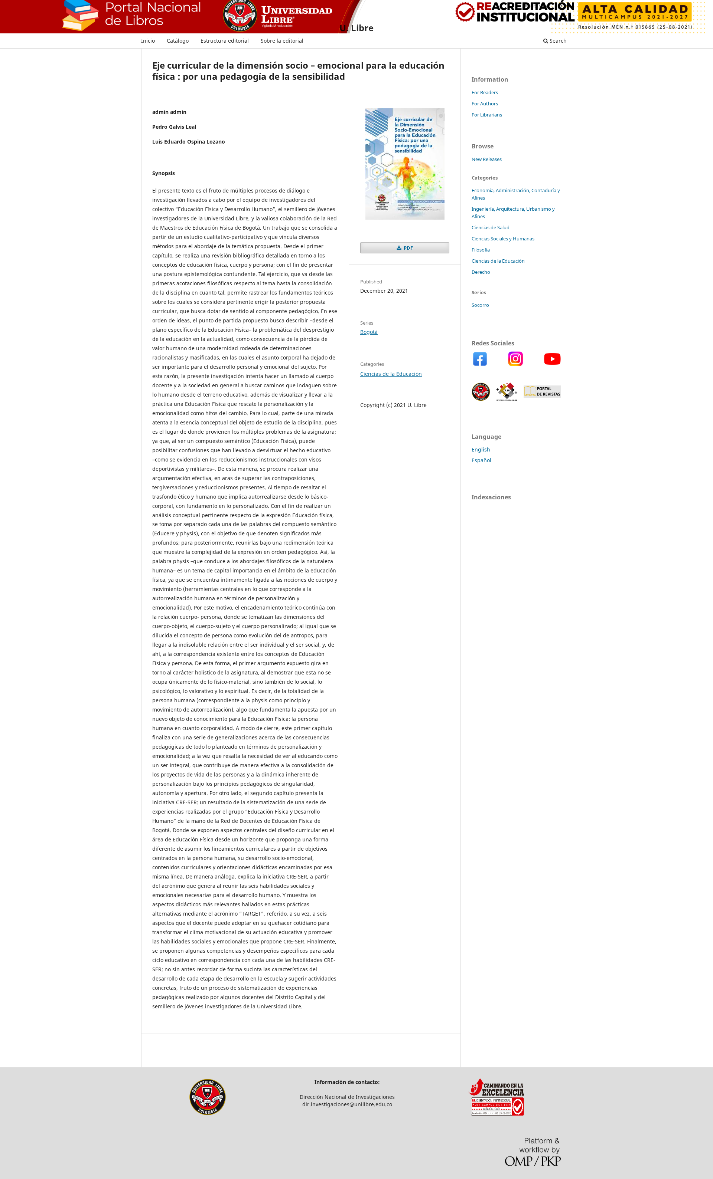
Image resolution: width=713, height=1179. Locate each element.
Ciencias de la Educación (391, 373)
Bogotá (369, 331)
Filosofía (481, 249)
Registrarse (537, 5)
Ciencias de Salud (490, 227)
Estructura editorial (225, 40)
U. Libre (356, 28)
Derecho (481, 272)
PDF (408, 247)
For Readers (485, 92)
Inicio (148, 40)
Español (481, 460)
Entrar (565, 5)
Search (557, 40)
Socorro (480, 305)
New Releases (487, 159)
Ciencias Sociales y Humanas (503, 238)
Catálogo (178, 40)
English (481, 449)
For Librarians (487, 114)
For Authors (485, 103)
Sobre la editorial (282, 40)
